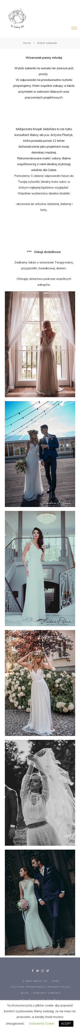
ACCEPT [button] (66, 1023)
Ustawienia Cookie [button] (41, 1023)
